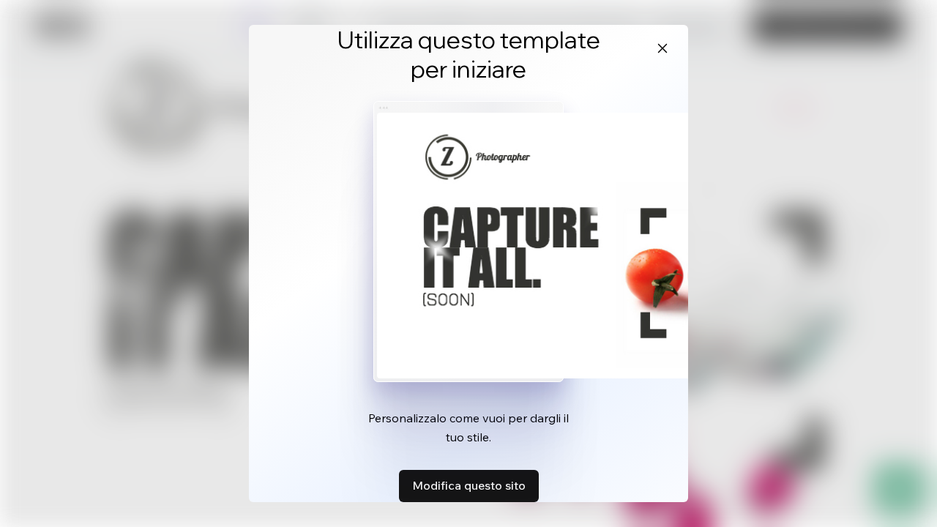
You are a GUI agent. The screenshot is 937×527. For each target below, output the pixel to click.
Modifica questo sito (469, 485)
